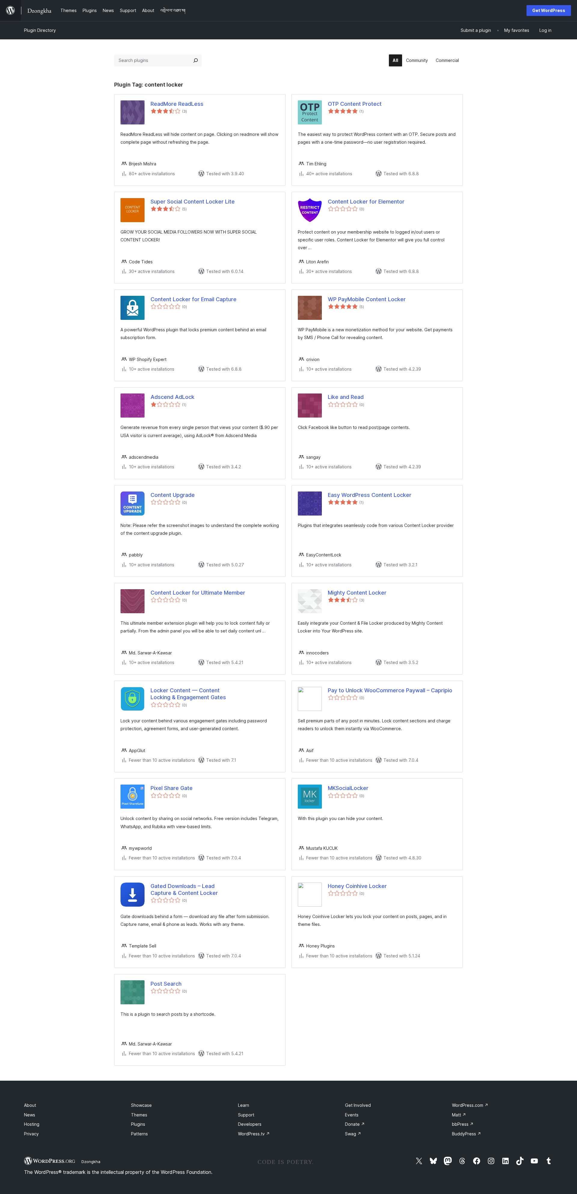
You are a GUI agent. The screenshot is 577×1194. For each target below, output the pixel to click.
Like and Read (346, 397)
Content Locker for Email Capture (194, 299)
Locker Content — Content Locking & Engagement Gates (188, 693)
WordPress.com (470, 1105)
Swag (353, 1133)
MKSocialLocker (348, 788)
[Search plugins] (196, 60)
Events (352, 1114)
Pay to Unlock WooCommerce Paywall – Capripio (390, 690)
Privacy (31, 1133)
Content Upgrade (173, 495)
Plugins (138, 1124)
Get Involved (358, 1105)
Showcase (141, 1105)
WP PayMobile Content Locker (367, 299)
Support (246, 1114)
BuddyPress (466, 1133)
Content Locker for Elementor (366, 201)
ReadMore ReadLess (177, 104)
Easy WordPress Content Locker (369, 495)
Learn (243, 1105)
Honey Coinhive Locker (357, 886)
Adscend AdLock (172, 397)
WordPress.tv (254, 1133)
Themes (139, 1114)
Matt (459, 1114)
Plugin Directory (40, 30)
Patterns (139, 1133)
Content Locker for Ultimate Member (198, 592)
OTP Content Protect (355, 104)
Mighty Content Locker (357, 592)
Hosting (31, 1124)
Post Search (166, 984)
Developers (249, 1124)
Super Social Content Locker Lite (193, 201)
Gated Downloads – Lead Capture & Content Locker (184, 889)
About (30, 1105)
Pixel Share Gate (172, 788)
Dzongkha (90, 1161)
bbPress (463, 1124)
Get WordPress (548, 10)
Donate (355, 1124)
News (29, 1114)
